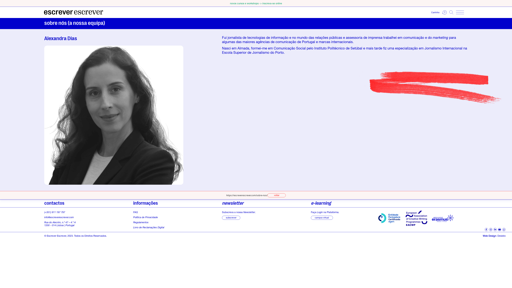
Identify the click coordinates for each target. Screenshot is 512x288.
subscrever (231, 217)
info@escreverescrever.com (59, 217)
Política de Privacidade (145, 217)
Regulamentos (141, 222)
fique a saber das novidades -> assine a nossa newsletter (256, 3)
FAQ (135, 212)
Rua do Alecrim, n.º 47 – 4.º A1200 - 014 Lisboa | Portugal (60, 224)
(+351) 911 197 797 (54, 212)
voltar (276, 195)
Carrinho (435, 12)
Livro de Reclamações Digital (148, 227)
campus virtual (322, 217)
